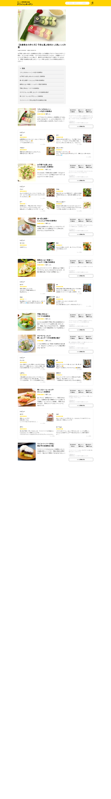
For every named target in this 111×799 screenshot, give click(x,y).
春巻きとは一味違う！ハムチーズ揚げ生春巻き (33, 84)
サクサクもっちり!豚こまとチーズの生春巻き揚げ (34, 92)
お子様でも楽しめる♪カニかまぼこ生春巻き (32, 76)
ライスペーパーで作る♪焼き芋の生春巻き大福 (33, 100)
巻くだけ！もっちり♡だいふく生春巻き (31, 96)
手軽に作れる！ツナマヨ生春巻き (29, 88)
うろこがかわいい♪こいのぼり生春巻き (31, 72)
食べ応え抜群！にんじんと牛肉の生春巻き (32, 80)
